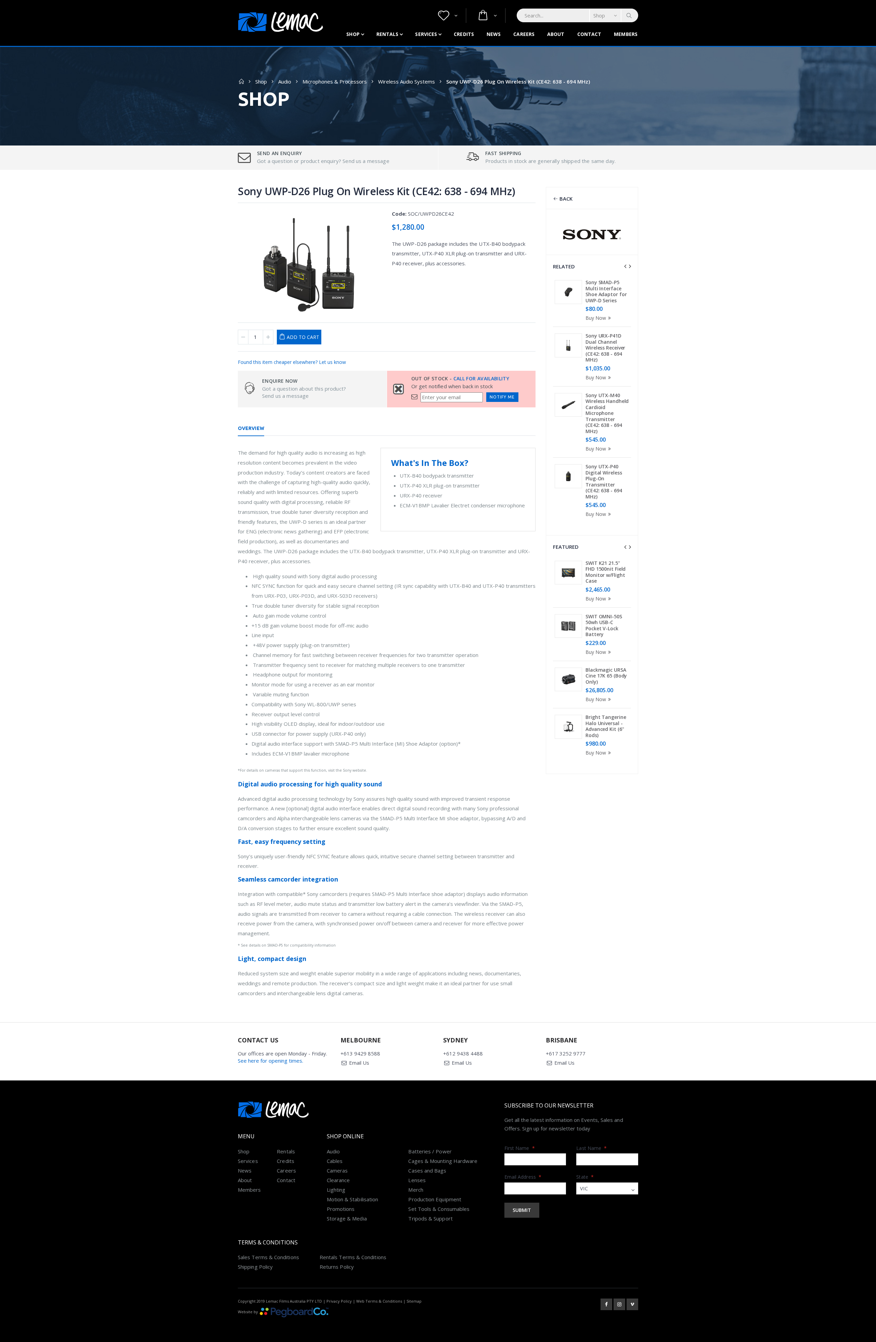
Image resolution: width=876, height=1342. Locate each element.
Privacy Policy (339, 1301)
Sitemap (414, 1301)
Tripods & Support (430, 1218)
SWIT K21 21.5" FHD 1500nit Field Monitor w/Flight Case (605, 572)
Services (426, 34)
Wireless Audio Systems (406, 81)
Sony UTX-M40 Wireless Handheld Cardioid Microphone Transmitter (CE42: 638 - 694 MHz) (607, 413)
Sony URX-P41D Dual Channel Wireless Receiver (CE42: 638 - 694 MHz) (605, 347)
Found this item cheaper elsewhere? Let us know (292, 362)
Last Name (591, 1148)
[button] (448, 16)
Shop (352, 34)
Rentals (387, 34)
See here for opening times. (270, 1060)
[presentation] (625, 266)
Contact (589, 34)
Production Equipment (434, 1199)
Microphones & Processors (334, 81)
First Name (519, 1148)
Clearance (338, 1180)
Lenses (416, 1180)
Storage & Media (347, 1218)
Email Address (522, 1177)
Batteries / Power (429, 1151)
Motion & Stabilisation (352, 1199)
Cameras (337, 1170)
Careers (523, 34)
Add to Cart (303, 337)
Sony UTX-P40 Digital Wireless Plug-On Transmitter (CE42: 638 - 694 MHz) (603, 481)
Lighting (336, 1189)
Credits (464, 34)
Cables (335, 1160)
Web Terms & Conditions (379, 1301)
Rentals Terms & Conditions (353, 1257)
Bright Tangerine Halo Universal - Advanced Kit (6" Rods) (605, 726)
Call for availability (481, 378)
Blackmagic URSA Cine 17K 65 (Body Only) (606, 676)
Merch (415, 1189)
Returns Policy (337, 1266)
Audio (284, 81)
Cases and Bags (427, 1170)
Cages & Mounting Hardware (442, 1160)
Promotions (341, 1208)
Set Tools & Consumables (438, 1208)
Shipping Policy (255, 1266)
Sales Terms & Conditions (268, 1257)
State (585, 1177)
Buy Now (595, 318)
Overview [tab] (251, 428)
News (494, 34)
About (556, 34)
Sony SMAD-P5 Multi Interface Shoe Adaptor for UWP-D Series (606, 291)
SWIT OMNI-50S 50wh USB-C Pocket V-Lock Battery (603, 625)
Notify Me (502, 397)
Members (625, 34)
